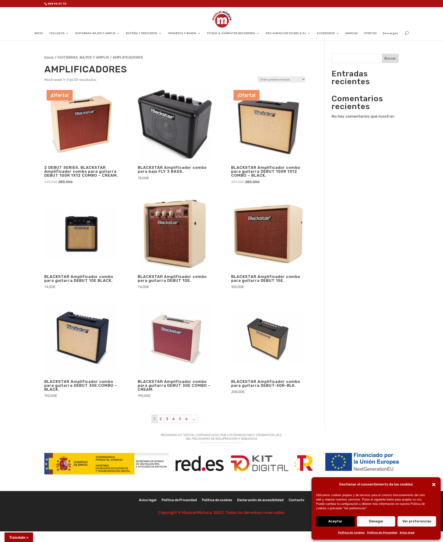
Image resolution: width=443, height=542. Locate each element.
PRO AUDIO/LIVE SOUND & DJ (286, 33)
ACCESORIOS (326, 33)
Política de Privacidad (382, 532)
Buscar (390, 58)
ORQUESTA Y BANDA (182, 33)
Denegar (376, 521)
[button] (433, 484)
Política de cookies (351, 532)
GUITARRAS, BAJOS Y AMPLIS (95, 33)
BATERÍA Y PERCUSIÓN (141, 33)
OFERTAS (370, 33)
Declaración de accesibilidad (260, 500)
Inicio (49, 57)
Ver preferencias (416, 521)
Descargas (390, 33)
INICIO (38, 33)
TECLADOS (56, 33)
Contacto (296, 500)
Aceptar (335, 521)
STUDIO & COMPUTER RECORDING (231, 33)
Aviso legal (407, 532)
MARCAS (351, 33)
